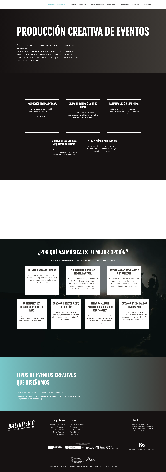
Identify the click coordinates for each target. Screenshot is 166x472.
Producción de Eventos (57, 5)
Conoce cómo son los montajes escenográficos (64, 164)
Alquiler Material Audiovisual (128, 5)
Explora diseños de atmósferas (83, 127)
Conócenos (147, 5)
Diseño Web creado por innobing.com (142, 449)
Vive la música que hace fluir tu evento (102, 165)
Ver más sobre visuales (124, 127)
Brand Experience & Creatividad (102, 5)
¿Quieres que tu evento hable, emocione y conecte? (111, 49)
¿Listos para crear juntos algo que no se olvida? (83, 340)
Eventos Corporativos (78, 5)
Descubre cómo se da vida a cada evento (42, 130)
